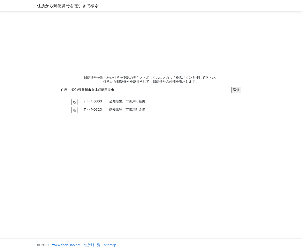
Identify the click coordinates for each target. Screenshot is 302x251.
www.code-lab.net (66, 245)
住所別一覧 (92, 245)
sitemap (110, 245)
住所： (66, 90)
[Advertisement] (151, 43)
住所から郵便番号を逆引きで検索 (68, 5)
